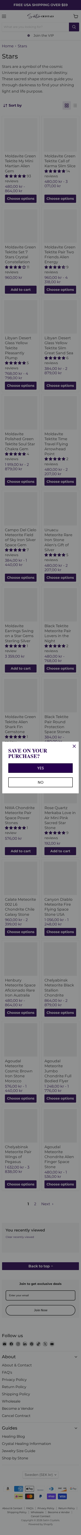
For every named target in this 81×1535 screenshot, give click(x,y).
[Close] (74, 746)
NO (41, 782)
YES (40, 768)
